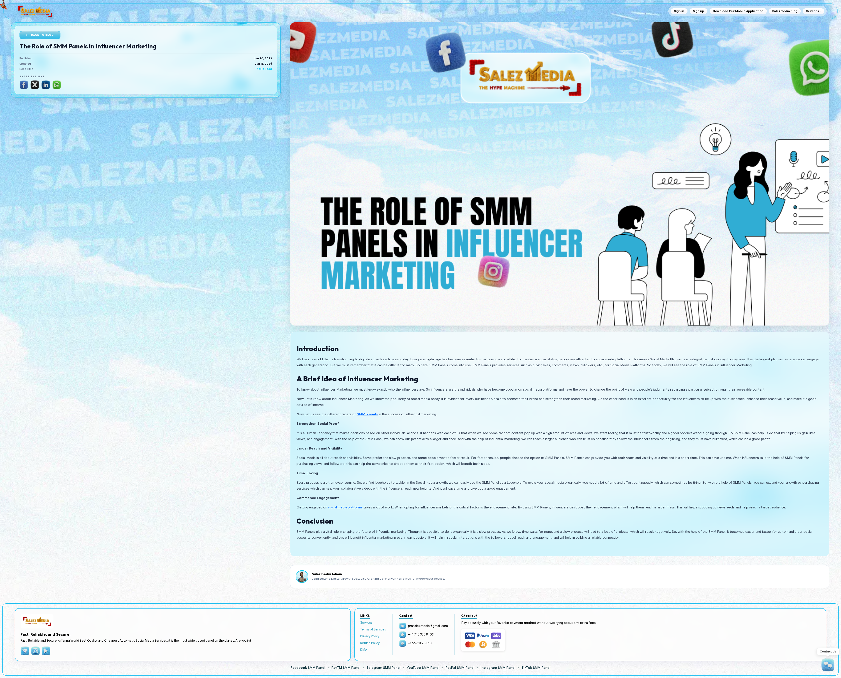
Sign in (679, 11)
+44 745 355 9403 (421, 634)
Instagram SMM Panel (498, 668)
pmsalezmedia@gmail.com (428, 626)
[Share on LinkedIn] (45, 84)
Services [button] (812, 11)
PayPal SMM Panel (459, 668)
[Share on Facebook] (23, 84)
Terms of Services (373, 629)
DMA (363, 650)
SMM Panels (367, 414)
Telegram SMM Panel (383, 668)
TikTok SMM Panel (535, 668)
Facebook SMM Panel (308, 668)
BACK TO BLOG (42, 34)
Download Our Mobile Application (738, 11)
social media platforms (345, 507)
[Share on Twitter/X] (34, 84)
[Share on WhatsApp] (56, 84)
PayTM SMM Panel (345, 668)
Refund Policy (370, 643)
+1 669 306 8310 (420, 643)
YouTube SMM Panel (423, 668)
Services (366, 623)
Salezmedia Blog (784, 11)
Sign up (698, 11)
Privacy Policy (369, 636)
